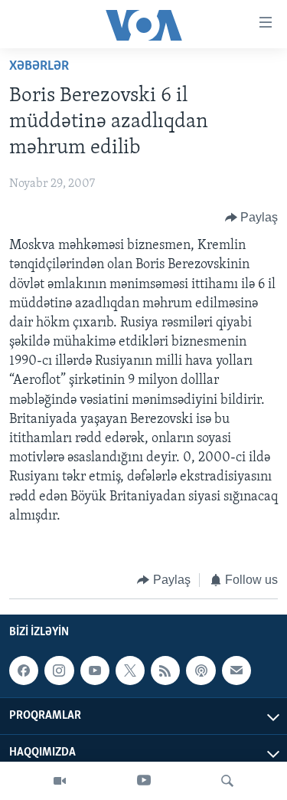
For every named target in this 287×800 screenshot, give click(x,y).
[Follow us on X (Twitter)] (130, 671)
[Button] (252, 218)
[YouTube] (144, 781)
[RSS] (165, 671)
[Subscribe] (236, 671)
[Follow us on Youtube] (94, 671)
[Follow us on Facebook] (23, 671)
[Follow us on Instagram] (58, 671)
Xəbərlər (39, 67)
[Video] (60, 781)
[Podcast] (200, 671)
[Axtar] (227, 781)
